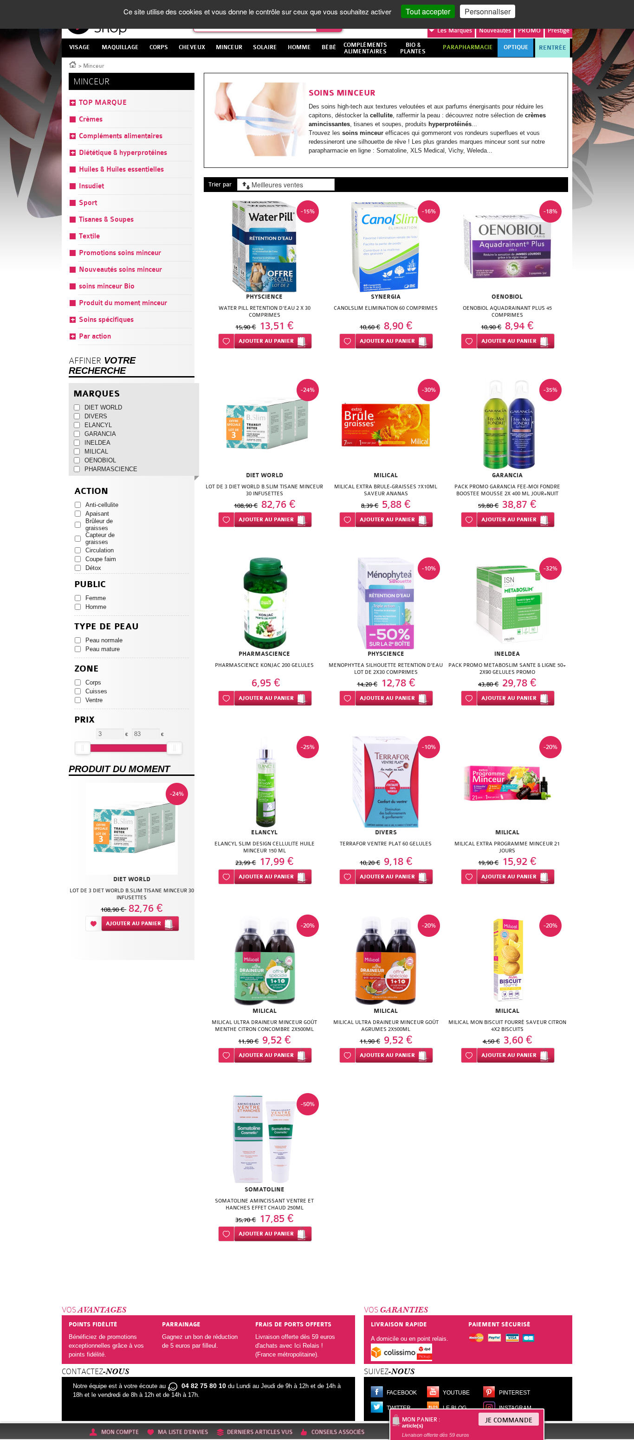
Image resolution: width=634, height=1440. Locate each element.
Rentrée (552, 47)
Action (91, 491)
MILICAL (96, 451)
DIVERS (95, 416)
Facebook (402, 1392)
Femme (95, 598)
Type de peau (106, 626)
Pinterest (514, 1392)
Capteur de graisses (100, 538)
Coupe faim (100, 559)
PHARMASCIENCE (109, 469)
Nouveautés (495, 30)
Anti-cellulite (101, 504)
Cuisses (96, 691)
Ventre (94, 700)
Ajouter (266, 341)
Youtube (456, 1392)
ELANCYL (98, 425)
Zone (86, 669)
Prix (84, 720)
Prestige (558, 30)
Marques (454, 30)
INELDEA (97, 442)
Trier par (220, 184)
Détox (93, 567)
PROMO (529, 30)
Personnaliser (488, 11)
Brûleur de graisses (99, 524)
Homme (95, 606)
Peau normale (104, 640)
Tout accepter (428, 11)
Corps (93, 682)
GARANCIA (100, 433)
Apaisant (97, 513)
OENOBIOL (100, 460)
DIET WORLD (103, 407)
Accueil (73, 64)
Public (90, 584)
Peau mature (102, 649)
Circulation (99, 550)
